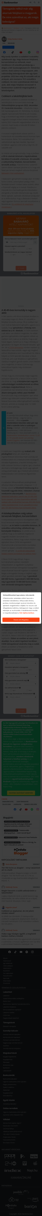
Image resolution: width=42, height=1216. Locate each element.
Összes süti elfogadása (21, 620)
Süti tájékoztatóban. (27, 613)
